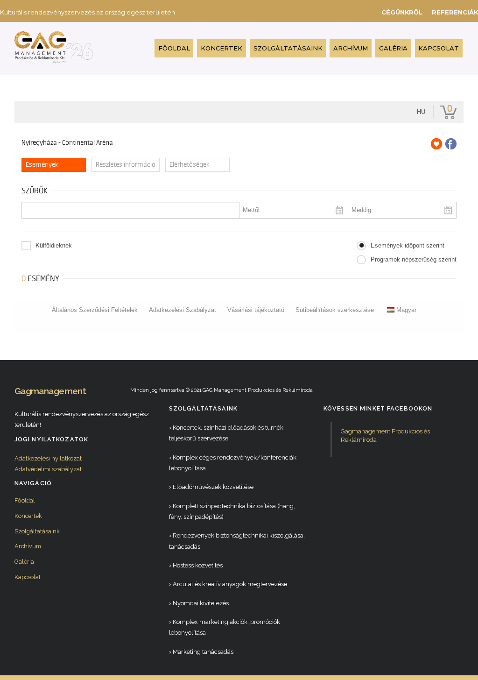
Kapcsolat (438, 48)
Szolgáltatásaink (288, 48)
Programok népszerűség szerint (414, 259)
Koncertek (221, 48)
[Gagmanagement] (54, 59)
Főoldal (174, 48)
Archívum (350, 48)
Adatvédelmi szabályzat (48, 469)
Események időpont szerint (407, 245)
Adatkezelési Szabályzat (182, 309)
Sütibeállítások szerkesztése (334, 309)
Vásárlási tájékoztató (255, 309)
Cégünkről (401, 12)
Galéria (393, 48)
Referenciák (455, 12)
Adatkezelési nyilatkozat (48, 458)
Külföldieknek (53, 245)
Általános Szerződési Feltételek (95, 309)
